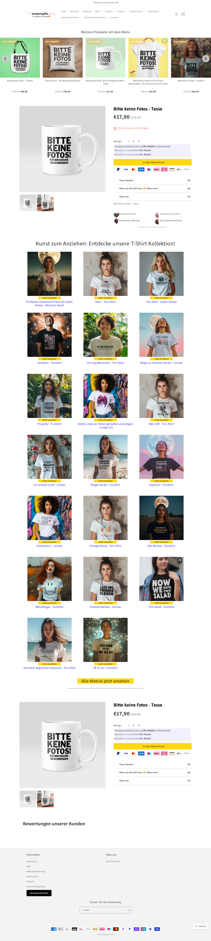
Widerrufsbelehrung (36, 871)
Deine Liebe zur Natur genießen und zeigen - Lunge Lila (105, 425)
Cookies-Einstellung (36, 886)
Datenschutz (32, 876)
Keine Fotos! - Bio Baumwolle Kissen (62, 80)
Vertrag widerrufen (39, 893)
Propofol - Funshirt (49, 424)
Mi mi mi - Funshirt (105, 668)
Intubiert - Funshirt (49, 363)
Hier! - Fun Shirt (105, 302)
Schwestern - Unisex (49, 546)
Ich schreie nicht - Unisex (49, 485)
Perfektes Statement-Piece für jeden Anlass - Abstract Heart (49, 303)
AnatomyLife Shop (108, 934)
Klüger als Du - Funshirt (105, 485)
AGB (28, 866)
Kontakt (30, 881)
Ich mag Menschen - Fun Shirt (105, 363)
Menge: (118, 141)
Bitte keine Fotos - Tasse (138, 109)
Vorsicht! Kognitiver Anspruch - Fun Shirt (50, 668)
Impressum (32, 861)
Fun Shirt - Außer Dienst (161, 302)
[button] (99, 11)
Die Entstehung (113, 861)
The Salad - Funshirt (161, 607)
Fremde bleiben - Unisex (105, 607)
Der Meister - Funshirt (161, 546)
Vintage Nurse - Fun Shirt (105, 546)
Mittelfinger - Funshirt (50, 607)
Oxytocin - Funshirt (161, 485)
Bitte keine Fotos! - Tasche (20, 80)
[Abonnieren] (128, 910)
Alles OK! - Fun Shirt (161, 424)
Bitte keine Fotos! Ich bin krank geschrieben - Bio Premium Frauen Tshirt (148, 82)
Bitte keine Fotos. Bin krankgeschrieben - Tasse (105, 82)
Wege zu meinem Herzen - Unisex (161, 363)
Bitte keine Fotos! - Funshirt (191, 80)
